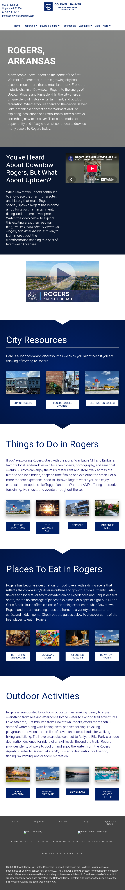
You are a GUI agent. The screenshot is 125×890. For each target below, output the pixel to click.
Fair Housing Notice (101, 842)
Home (17, 25)
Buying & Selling (50, 27)
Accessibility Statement (69, 842)
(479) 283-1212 (10, 12)
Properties (30, 27)
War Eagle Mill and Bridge (92, 460)
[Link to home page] (62, 7)
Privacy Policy (40, 842)
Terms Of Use (19, 842)
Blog (97, 25)
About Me (86, 27)
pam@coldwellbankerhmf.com (18, 15)
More (107, 27)
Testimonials (69, 25)
